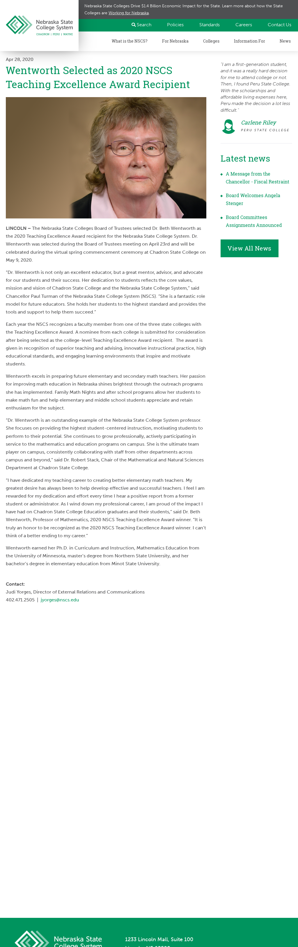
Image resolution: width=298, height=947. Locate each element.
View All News (250, 248)
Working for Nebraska (129, 12)
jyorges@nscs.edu (60, 600)
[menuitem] (172, 24)
